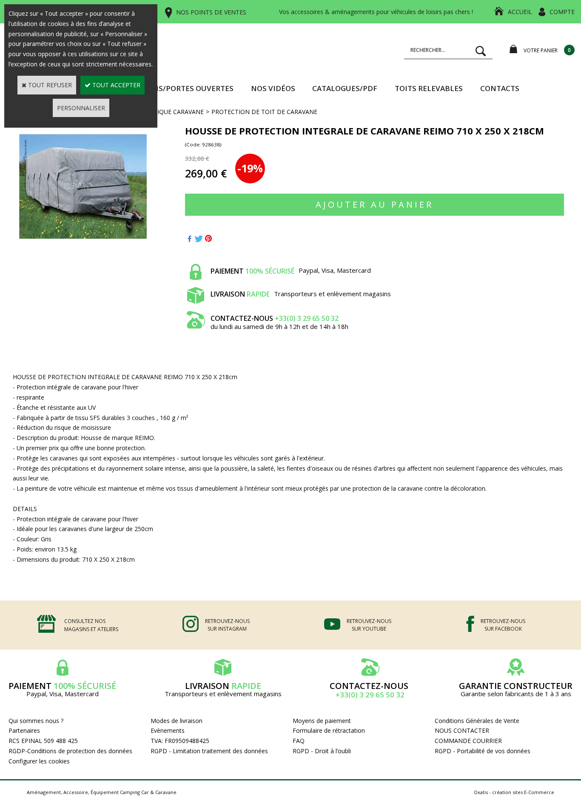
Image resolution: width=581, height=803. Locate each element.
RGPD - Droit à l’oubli (322, 751)
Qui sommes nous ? (36, 721)
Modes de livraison (176, 721)
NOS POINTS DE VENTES (211, 12)
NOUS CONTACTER (462, 730)
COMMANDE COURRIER (468, 741)
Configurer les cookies (39, 761)
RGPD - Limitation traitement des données (209, 751)
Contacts (499, 88)
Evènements (168, 730)
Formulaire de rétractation (329, 730)
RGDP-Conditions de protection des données (70, 751)
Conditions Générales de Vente (477, 721)
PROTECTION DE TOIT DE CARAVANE (264, 112)
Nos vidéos (273, 88)
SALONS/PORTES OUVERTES (184, 88)
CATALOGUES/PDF (344, 88)
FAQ (299, 741)
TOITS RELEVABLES (429, 88)
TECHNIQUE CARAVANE (170, 112)
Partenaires (24, 730)
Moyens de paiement (322, 721)
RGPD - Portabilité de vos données (482, 751)
